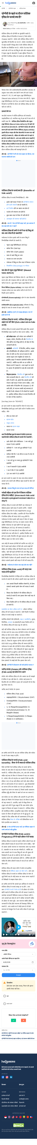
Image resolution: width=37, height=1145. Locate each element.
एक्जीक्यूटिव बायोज (24, 1099)
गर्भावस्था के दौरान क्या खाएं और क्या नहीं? (20, 565)
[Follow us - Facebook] (3, 1077)
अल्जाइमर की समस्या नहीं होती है (16, 219)
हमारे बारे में (21, 1095)
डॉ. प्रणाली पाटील (22, 23)
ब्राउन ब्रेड (10, 419)
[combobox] (18, 954)
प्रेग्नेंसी (3, 8)
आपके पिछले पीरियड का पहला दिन (11, 958)
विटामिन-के (29, 339)
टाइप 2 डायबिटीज (25, 619)
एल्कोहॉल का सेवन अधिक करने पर (12, 609)
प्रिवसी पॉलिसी (5, 1099)
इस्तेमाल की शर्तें (6, 1095)
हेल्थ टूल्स (21, 1084)
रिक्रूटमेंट (21, 1102)
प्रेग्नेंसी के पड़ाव (12, 8)
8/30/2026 (6, 962)
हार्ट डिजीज (10, 208)
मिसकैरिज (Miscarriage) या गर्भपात (18, 266)
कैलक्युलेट (18, 975)
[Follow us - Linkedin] (11, 1077)
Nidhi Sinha (6, 28)
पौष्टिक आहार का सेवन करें (19, 871)
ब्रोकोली (16, 348)
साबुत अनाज (10, 423)
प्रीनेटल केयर (22, 8)
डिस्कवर (4, 1084)
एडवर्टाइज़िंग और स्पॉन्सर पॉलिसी (10, 1106)
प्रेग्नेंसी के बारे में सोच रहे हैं (12, 889)
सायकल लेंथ (5, 966)
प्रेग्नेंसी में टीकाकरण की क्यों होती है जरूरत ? (20, 665)
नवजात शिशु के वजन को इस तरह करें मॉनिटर (21, 488)
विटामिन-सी (20, 374)
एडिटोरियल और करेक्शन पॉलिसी (10, 1102)
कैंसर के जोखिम (15, 819)
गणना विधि (4, 950)
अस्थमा (10, 622)
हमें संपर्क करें (22, 1106)
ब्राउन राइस (16, 426)
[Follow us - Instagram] (7, 1077)
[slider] (7, 935)
